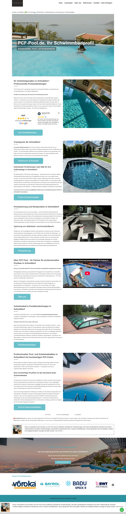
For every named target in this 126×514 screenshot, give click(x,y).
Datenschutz (68, 498)
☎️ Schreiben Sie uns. (19, 418)
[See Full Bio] (63, 431)
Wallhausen (44, 316)
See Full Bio (58, 431)
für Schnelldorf (78, 414)
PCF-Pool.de (48, 414)
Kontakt (74, 498)
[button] (13, 485)
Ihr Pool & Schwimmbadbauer (62, 414)
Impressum (61, 498)
